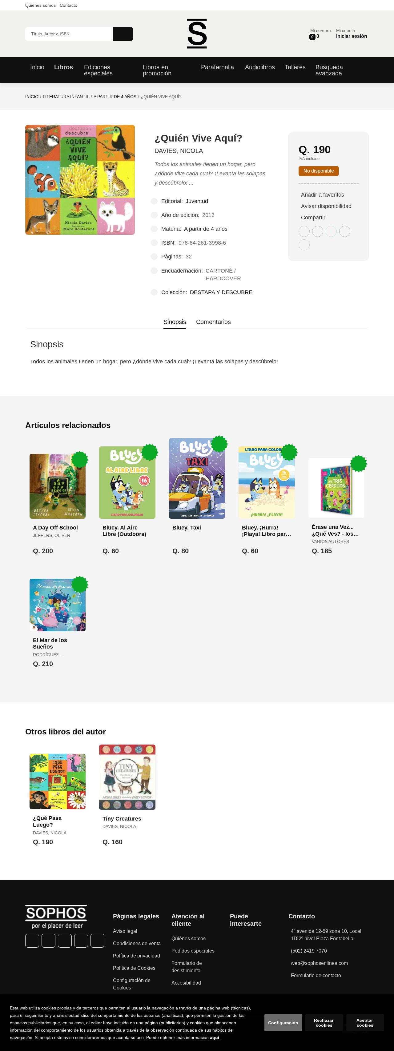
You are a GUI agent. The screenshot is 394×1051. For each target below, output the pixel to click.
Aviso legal (125, 931)
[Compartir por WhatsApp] (331, 231)
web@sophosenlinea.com (319, 963)
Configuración (283, 1022)
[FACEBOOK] (32, 941)
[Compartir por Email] (344, 231)
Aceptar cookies (365, 1023)
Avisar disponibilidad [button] (326, 206)
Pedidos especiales (193, 950)
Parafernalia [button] (217, 67)
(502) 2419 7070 (309, 950)
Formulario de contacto (316, 975)
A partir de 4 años (115, 96)
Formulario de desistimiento (186, 967)
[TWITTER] (48, 941)
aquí (214, 1037)
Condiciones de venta (137, 943)
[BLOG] (97, 941)
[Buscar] (123, 34)
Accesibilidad (186, 982)
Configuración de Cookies (132, 984)
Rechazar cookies (324, 1023)
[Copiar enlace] (304, 244)
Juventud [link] (197, 201)
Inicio (31, 96)
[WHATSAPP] (81, 941)
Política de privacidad (136, 955)
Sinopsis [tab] (174, 321)
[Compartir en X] (317, 231)
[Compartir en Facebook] (304, 231)
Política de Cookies (134, 968)
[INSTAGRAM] (65, 941)
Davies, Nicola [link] (179, 150)
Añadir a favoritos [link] (322, 195)
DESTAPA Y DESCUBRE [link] (221, 292)
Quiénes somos (40, 5)
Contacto (68, 5)
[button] (320, 33)
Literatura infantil (66, 96)
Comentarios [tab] (213, 321)
